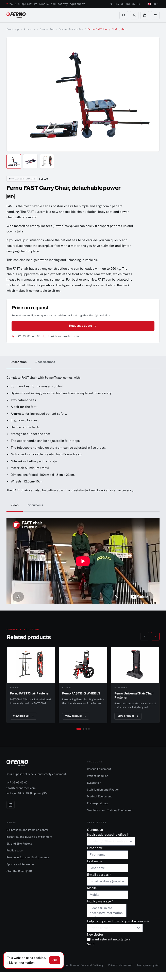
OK (54, 960)
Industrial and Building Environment (29, 836)
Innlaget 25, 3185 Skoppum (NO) (26, 793)
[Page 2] (83, 729)
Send (90, 944)
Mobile (92, 888)
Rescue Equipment (99, 769)
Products (29, 29)
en (154, 3)
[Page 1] (78, 729)
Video (15, 505)
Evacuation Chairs (71, 29)
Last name (94, 861)
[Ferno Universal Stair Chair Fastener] (135, 685)
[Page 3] (86, 729)
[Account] (134, 15)
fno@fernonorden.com (63, 336)
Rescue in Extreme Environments (27, 857)
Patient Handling (97, 776)
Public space (14, 850)
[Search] (123, 15)
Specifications (45, 362)
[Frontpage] (16, 15)
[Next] (155, 636)
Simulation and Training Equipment (109, 810)
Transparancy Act (148, 965)
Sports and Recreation (20, 864)
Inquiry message (100, 901)
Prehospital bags (98, 803)
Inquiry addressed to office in (108, 834)
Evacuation (47, 29)
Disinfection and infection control (27, 830)
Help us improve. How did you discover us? (118, 921)
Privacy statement (120, 965)
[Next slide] (152, 94)
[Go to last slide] (14, 94)
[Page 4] (89, 729)
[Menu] (155, 15)
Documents (35, 505)
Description (19, 362)
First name (95, 848)
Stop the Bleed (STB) (19, 871)
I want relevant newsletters (110, 939)
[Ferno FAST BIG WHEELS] (83, 685)
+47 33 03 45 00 (127, 3)
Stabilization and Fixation (103, 789)
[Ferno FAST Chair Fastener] (31, 685)
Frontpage (12, 29)
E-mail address (99, 874)
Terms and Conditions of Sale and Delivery (75, 965)
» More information (21, 962)
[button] (144, 15)
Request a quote (80, 325)
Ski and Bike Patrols (19, 843)
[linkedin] (10, 805)
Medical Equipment (99, 796)
